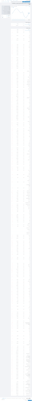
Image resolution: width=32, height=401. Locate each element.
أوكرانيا (29, 50)
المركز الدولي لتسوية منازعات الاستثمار (9, 398)
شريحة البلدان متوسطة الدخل (28, 393)
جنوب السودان (29, 208)
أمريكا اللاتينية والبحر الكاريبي (28, 359)
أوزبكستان (29, 47)
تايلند (29, 155)
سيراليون (29, 242)
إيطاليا (29, 66)
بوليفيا (29, 149)
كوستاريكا (29, 291)
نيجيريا (29, 340)
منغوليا (29, 325)
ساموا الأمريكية (29, 223)
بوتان (29, 140)
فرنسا (29, 269)
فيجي (29, 273)
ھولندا (29, 350)
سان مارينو (29, 226)
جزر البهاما (29, 174)
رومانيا (29, 217)
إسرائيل (29, 60)
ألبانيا (29, 38)
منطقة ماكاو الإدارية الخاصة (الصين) (27, 322)
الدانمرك (29, 87)
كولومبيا (29, 294)
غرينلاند (29, 257)
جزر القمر (29, 177)
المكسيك (29, 106)
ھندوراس (29, 347)
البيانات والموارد (8, 0)
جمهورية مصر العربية (28, 205)
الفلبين (29, 100)
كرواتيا (29, 282)
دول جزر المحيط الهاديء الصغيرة (28, 381)
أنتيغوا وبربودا (29, 41)
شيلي (29, 245)
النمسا (29, 112)
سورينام (29, 239)
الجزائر (29, 78)
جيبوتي (29, 211)
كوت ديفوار (29, 288)
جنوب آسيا (29, 378)
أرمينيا (29, 32)
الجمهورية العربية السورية (28, 84)
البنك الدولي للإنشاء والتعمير (23, 398)
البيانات (25, 0)
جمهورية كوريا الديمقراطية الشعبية (27, 202)
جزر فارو (29, 183)
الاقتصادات (13, 0)
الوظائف (25, 399)
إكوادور (29, 63)
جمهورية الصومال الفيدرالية (28, 195)
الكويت (29, 103)
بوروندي (29, 146)
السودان (29, 93)
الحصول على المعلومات (28, 399)
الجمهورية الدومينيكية (28, 81)
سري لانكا (29, 25)
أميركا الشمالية (29, 362)
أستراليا (29, 35)
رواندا (29, 214)
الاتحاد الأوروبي (29, 368)
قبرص (29, 276)
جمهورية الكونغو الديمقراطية (28, 198)
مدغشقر (29, 316)
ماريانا (29, 310)
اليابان (29, 118)
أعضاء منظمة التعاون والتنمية (28, 353)
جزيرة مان (29, 189)
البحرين (29, 72)
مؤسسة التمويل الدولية (16, 398)
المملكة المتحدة (29, 109)
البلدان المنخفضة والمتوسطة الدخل (27, 387)
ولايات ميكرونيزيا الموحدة (28, 344)
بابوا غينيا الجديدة (29, 121)
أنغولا (29, 44)
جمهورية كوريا (29, 201)
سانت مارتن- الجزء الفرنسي (28, 232)
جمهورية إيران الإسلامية (28, 192)
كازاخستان (29, 279)
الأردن (29, 69)
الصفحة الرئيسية (17, 0)
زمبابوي (29, 220)
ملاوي (29, 319)
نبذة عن (5, 0)
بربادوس (29, 127)
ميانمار (29, 334)
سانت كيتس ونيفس (29, 229)
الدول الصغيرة (29, 371)
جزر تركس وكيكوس (28, 180)
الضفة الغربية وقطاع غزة (28, 97)
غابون (29, 251)
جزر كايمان (29, 186)
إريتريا (29, 56)
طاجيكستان (29, 248)
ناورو (29, 337)
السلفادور (29, 90)
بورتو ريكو (29, 143)
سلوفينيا (29, 236)
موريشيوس (29, 328)
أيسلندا (29, 53)
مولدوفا (29, 331)
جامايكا (29, 171)
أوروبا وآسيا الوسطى (28, 365)
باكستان (29, 124)
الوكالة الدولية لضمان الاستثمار (13, 398)
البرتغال (29, 75)
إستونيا (29, 59)
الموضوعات (11, 0)
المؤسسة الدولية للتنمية (19, 398)
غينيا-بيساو (29, 266)
